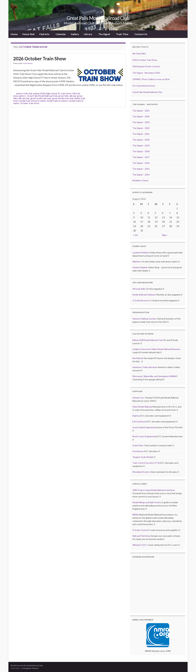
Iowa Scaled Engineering (144, 427)
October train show (29, 103)
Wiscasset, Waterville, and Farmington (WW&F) (154, 376)
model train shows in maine (32, 100)
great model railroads (40, 98)
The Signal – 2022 (141, 128)
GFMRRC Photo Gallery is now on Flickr (151, 79)
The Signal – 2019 (141, 145)
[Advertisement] (68, 115)
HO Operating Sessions (143, 85)
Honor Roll (28, 34)
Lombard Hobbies (140, 252)
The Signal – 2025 (141, 110)
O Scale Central (139, 530)
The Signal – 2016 (141, 163)
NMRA (135, 514)
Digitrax (136, 415)
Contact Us (140, 34)
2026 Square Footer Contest (146, 66)
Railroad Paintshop (141, 536)
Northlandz (137, 358)
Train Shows (28, 63)
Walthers (136, 261)
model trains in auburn (57, 100)
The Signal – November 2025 (146, 72)
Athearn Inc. (138, 397)
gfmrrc (22, 96)
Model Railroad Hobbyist (144, 294)
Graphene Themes (30, 668)
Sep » (165, 234)
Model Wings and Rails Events (146, 502)
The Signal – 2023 (141, 122)
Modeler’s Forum (140, 180)
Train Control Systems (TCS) (146, 463)
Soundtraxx (137, 451)
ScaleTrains (137, 445)
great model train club (63, 98)
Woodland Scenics (141, 472)
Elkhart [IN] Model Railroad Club (147, 340)
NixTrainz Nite (139, 53)
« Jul (135, 234)
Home (14, 34)
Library (88, 34)
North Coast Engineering (144, 436)
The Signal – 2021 (141, 134)
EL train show (64, 93)
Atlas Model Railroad (142, 406)
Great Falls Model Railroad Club (98, 18)
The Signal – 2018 (141, 151)
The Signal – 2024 (141, 116)
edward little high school (45, 93)
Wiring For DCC (139, 545)
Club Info (44, 34)
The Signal (104, 34)
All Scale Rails (138, 288)
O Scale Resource (140, 300)
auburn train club (24, 93)
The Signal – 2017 (141, 157)
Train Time (122, 34)
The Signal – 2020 (141, 139)
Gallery (75, 34)
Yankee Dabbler (139, 267)
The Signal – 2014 (141, 174)
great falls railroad (67, 96)
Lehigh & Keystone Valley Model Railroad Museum (156, 349)
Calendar (61, 34)
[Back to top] (189, 665)
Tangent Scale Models (143, 457)
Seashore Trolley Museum (144, 367)
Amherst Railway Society (144, 318)
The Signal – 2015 (141, 168)
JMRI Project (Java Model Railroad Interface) (153, 490)
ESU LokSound (139, 421)
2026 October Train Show (39, 58)
